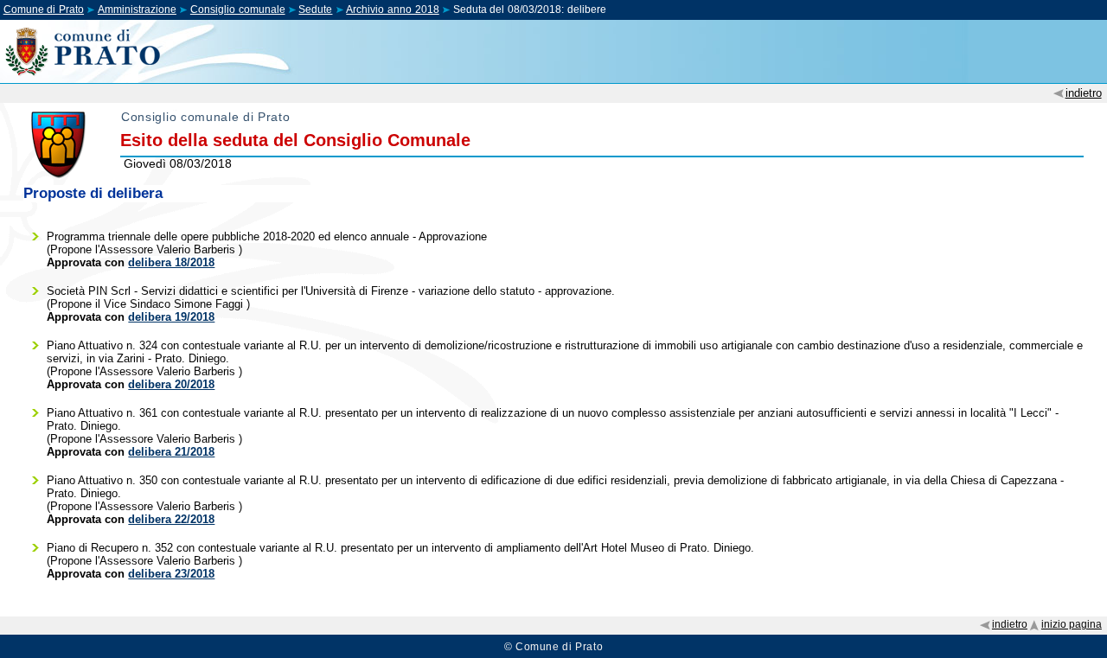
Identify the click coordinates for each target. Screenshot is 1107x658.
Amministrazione (137, 9)
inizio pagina (1071, 624)
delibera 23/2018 (171, 573)
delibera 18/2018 (171, 262)
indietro (1083, 92)
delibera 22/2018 (171, 519)
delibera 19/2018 (171, 316)
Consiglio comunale (237, 9)
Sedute (315, 9)
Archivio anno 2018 (392, 9)
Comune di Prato (43, 9)
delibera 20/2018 (171, 384)
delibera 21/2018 (171, 451)
